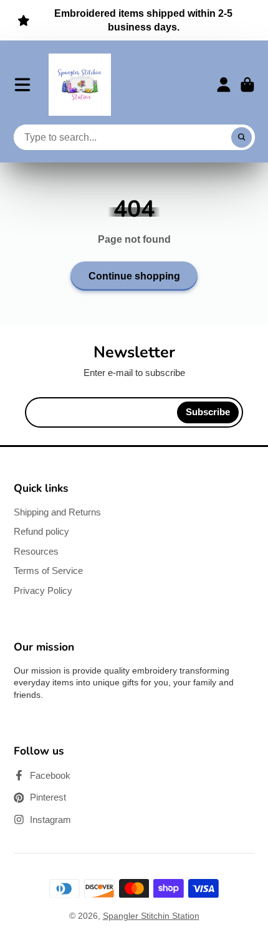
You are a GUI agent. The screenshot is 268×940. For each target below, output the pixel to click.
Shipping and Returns (57, 512)
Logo (80, 85)
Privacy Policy (43, 590)
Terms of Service (48, 570)
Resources (36, 551)
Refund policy (41, 531)
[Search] (241, 137)
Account (223, 84)
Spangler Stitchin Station (151, 916)
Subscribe (208, 412)
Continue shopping (134, 275)
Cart (247, 84)
